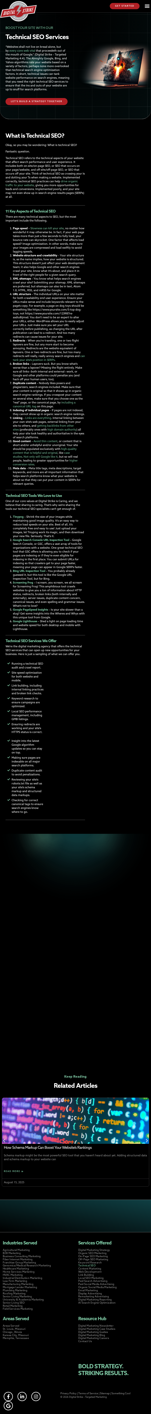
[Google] (8, 1405)
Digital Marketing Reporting (95, 1299)
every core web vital (22, 51)
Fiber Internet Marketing (18, 1259)
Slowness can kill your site (47, 228)
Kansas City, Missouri (16, 1335)
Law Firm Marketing (15, 1281)
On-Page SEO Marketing (93, 1256)
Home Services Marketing (18, 1272)
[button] (147, 6)
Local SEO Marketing (91, 1278)
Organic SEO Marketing (92, 1253)
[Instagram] (36, 1396)
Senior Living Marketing (17, 1296)
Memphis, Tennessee (16, 1338)
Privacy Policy (68, 1393)
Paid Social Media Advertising (96, 1284)
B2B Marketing (12, 1253)
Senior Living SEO (14, 1303)
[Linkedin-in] (22, 1396)
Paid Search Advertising (92, 1281)
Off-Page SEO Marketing (93, 1259)
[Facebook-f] (8, 1396)
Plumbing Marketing (15, 1290)
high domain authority (61, 430)
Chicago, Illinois (12, 1332)
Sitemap (105, 1393)
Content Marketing (89, 1268)
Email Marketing (88, 1290)
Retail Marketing (12, 1306)
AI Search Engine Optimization (97, 1303)
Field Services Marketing (18, 1309)
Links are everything (37, 418)
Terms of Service (88, 1393)
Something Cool (120, 1393)
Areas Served (11, 1326)
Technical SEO (87, 1265)
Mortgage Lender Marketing (20, 1287)
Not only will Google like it (40, 457)
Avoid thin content (45, 441)
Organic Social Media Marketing (97, 1287)
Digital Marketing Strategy (94, 1250)
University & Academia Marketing (23, 1299)
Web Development (89, 1272)
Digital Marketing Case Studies (96, 1329)
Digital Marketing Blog (91, 1335)
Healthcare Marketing (16, 1268)
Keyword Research (90, 1262)
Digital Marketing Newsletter (95, 1326)
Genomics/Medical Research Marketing (27, 1265)
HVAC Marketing (13, 1275)
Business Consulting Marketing (22, 1256)
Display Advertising (90, 1293)
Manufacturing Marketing (18, 1284)
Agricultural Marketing (16, 1250)
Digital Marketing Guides (93, 1332)
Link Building (86, 1275)
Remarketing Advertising (93, 1296)
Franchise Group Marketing (19, 1262)
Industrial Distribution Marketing (22, 1278)
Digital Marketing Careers (93, 1338)
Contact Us (85, 1341)
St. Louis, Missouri (14, 1329)
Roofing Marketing (14, 1293)
